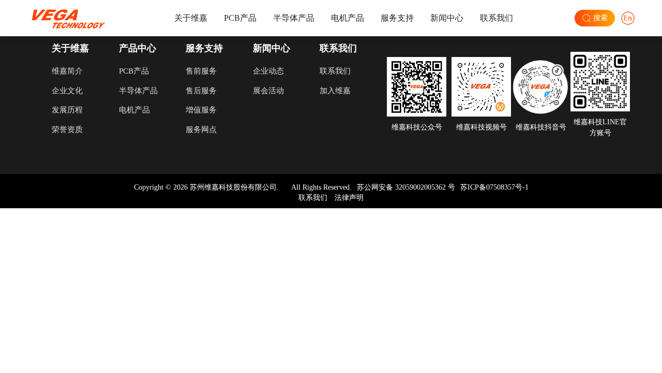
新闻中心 (446, 17)
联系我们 (496, 17)
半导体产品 (293, 17)
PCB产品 (240, 17)
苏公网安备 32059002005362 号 (406, 187)
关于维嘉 (190, 17)
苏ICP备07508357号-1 (494, 187)
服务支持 (397, 17)
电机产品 (347, 17)
